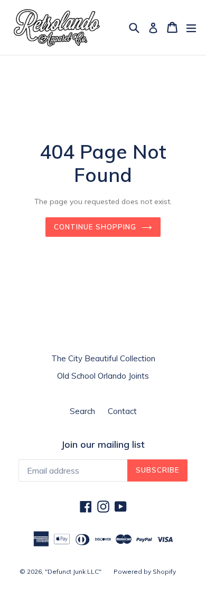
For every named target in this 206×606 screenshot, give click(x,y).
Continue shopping (95, 227)
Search (82, 411)
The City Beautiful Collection (103, 358)
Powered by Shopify (145, 571)
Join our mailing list (103, 444)
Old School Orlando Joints (103, 376)
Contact (122, 411)
